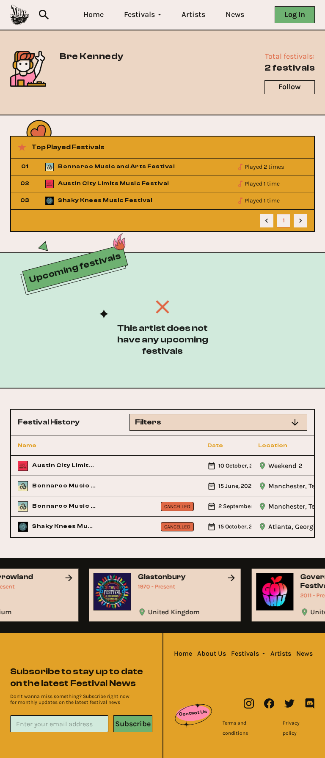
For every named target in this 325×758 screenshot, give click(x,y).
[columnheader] (57, 445)
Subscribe (133, 723)
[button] (93, 14)
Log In (294, 14)
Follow (289, 86)
